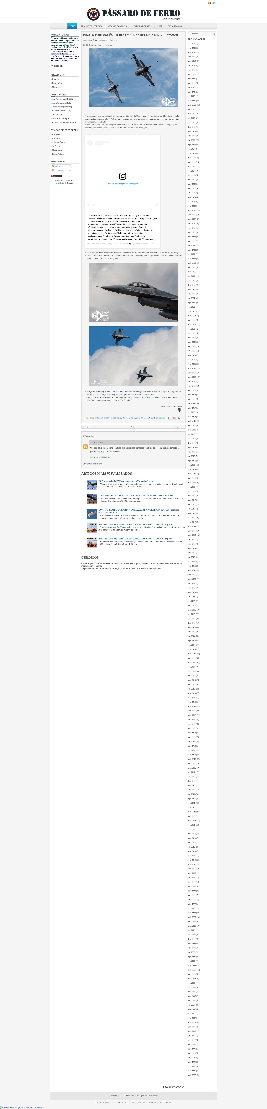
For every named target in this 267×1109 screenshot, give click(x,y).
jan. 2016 (192, 588)
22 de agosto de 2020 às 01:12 (100, 457)
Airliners (56, 138)
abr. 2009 (192, 921)
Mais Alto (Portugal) (61, 118)
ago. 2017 (192, 513)
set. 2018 (191, 456)
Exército (55, 79)
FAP (123, 417)
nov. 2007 (192, 996)
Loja (159, 26)
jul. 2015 (191, 601)
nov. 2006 (192, 1049)
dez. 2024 (192, 127)
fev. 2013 (191, 720)
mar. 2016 (192, 579)
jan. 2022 (192, 281)
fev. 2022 (191, 276)
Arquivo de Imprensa (91, 26)
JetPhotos (56, 146)
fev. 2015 (191, 614)
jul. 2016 (191, 561)
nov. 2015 (192, 592)
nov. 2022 (192, 237)
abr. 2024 (192, 162)
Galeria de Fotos (143, 26)
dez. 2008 (192, 939)
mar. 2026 (192, 61)
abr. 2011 (191, 816)
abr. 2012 (192, 763)
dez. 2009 (192, 886)
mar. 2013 (192, 715)
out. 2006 (192, 1053)
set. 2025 (191, 87)
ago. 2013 (192, 693)
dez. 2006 (192, 1044)
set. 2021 (191, 298)
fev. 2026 (191, 66)
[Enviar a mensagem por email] (169, 418)
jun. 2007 (192, 1018)
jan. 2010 (192, 882)
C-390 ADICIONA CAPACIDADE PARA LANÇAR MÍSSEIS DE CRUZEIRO (136, 495)
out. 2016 (192, 553)
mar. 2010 (192, 873)
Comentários (59, 170)
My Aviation (57, 150)
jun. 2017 (192, 522)
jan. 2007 (192, 1040)
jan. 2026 (192, 70)
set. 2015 (191, 597)
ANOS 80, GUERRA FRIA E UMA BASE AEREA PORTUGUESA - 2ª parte (135, 524)
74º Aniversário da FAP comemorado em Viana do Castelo (125, 481)
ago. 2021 (192, 303)
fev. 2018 (191, 487)
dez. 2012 (192, 728)
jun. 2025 (192, 101)
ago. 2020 (192, 355)
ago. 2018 (192, 461)
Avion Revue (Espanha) (62, 107)
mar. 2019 (192, 430)
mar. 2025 (192, 114)
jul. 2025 (191, 96)
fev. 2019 (191, 434)
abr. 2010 (192, 869)
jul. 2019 (191, 412)
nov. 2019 (192, 395)
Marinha (56, 87)
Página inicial (135, 427)
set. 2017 (191, 509)
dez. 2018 (192, 443)
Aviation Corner (59, 142)
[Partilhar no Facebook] (179, 418)
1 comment (108, 45)
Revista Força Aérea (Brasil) (64, 122)
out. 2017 (192, 504)
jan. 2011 (191, 829)
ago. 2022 (192, 250)
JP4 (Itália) (57, 115)
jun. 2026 (192, 48)
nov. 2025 (192, 79)
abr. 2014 (192, 658)
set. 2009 (191, 900)
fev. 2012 (191, 772)
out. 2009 (192, 895)
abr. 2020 (192, 373)
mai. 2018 (192, 474)
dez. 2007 (192, 992)
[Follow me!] (214, 4)
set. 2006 (191, 1058)
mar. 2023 (192, 219)
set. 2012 (191, 742)
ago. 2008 (192, 957)
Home (72, 26)
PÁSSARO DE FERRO (132, 1096)
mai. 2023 (192, 210)
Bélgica (118, 417)
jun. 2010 (192, 860)
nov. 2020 (192, 342)
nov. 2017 (192, 500)
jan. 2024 (192, 175)
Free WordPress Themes (109, 1102)
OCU (149, 417)
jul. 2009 (191, 908)
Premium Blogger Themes (144, 1102)
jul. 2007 (191, 1014)
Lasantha (131, 1102)
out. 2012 (192, 737)
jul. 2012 (191, 750)
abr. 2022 (192, 267)
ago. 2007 (192, 1009)
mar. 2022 (192, 272)
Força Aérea (57, 83)
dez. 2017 (192, 496)
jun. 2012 (192, 755)
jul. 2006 (191, 1066)
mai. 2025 (192, 105)
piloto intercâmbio (158, 417)
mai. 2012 (192, 759)
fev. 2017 (191, 540)
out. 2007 (192, 1000)
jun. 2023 (192, 206)
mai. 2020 (192, 368)
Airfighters (56, 134)
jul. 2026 (191, 44)
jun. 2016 (192, 566)
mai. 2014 (192, 654)
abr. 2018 (192, 478)
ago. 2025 (192, 92)
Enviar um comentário (92, 464)
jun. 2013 (192, 702)
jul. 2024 (191, 149)
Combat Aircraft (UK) (61, 111)
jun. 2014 (192, 649)
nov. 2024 (192, 131)
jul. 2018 (191, 465)
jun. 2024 (192, 153)
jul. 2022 (191, 254)
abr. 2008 (192, 974)
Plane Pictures (58, 154)
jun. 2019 (192, 417)
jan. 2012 (192, 777)
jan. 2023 (192, 228)
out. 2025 (192, 83)
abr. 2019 (192, 425)
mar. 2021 (192, 324)
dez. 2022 (192, 232)
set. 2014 (191, 636)
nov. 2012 (192, 733)
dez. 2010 (192, 834)
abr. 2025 (192, 109)
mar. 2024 (192, 166)
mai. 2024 (192, 158)
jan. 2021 (192, 333)
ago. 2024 (192, 145)
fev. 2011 (191, 825)
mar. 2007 (192, 1031)
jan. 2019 (192, 439)
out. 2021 (192, 294)
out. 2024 (192, 136)
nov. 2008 (192, 943)
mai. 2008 (192, 970)
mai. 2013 (192, 706)
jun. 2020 (192, 364)
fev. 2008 (191, 983)
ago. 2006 (192, 1062)
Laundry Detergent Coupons (163, 1102)
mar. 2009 (192, 926)
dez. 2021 (192, 285)
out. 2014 (192, 632)
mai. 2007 (192, 1022)
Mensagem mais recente (90, 427)
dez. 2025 (192, 74)
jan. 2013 (192, 724)
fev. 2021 (191, 329)
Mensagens (58, 166)
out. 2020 (192, 346)
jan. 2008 (192, 987)
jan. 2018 (192, 491)
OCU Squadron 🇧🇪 (123, 243)
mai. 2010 (192, 864)
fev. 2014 (191, 667)
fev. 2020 (191, 382)
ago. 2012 (192, 746)
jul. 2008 (191, 961)
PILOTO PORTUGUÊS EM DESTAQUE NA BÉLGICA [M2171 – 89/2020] (130, 34)
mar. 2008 (192, 979)
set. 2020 (191, 351)
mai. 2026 (192, 52)
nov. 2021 (192, 289)
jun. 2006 (192, 1071)
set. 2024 (191, 140)
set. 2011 (191, 794)
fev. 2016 (191, 584)
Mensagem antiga (178, 427)
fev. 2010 (191, 878)
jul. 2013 (191, 698)
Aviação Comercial (118, 26)
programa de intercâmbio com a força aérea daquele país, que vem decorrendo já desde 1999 (133, 393)
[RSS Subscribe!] (210, 4)
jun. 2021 (192, 311)
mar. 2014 (192, 663)
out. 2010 (192, 842)
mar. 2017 (192, 535)
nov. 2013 (192, 680)
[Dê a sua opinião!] (172, 418)
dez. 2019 (192, 390)
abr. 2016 (192, 575)
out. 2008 (192, 948)
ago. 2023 (192, 197)
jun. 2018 (192, 469)
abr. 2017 (192, 531)
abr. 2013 (192, 711)
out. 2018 (192, 452)
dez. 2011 (191, 781)
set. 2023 (191, 193)
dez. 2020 (192, 338)
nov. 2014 (192, 627)
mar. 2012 (192, 768)
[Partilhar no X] (175, 418)
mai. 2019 (192, 421)
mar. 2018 (192, 482)
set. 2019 (191, 403)
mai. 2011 (192, 812)
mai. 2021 (192, 316)
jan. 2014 (192, 671)
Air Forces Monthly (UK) (63, 99)
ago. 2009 (192, 904)
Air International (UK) (61, 103)
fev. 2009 (191, 930)
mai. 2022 (192, 263)
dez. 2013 (192, 676)
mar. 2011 (192, 821)
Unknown (94, 442)
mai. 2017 (192, 526)
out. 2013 (192, 684)
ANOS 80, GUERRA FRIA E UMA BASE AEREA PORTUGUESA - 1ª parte (135, 538)
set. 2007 (191, 1005)
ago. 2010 (192, 851)
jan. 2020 (192, 386)
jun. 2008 (192, 965)
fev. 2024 (191, 171)
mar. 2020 (192, 377)
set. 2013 (191, 689)
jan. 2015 (192, 619)
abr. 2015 (192, 605)
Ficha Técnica (175, 26)
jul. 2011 (191, 803)
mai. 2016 (192, 570)
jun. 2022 (192, 259)
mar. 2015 (192, 610)
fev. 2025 (191, 118)
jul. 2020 (191, 360)
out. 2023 (192, 188)
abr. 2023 (192, 215)
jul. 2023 (191, 202)
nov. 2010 (192, 838)
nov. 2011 (192, 785)
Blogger (70, 183)
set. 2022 (191, 245)
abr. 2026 (192, 57)
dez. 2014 (192, 623)
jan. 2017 (192, 544)
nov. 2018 (192, 447)
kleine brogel (141, 417)
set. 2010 (191, 847)
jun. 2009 (192, 913)
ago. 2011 (192, 799)
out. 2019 (192, 399)
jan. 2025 (192, 123)
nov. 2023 (192, 184)
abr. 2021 (192, 320)
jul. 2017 (191, 518)
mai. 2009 (192, 917)
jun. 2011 (192, 807)
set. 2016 (191, 557)
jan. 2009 (192, 935)
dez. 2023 (192, 180)
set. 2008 (191, 952)
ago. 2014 (192, 641)
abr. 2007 (192, 1027)
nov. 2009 (192, 891)
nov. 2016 (192, 548)
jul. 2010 (191, 856)
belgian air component (106, 417)
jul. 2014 (191, 645)
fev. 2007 (191, 1036)
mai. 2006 (192, 1075)
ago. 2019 (192, 408)
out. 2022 (192, 241)
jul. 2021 (191, 307)
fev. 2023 (191, 224)
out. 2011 (191, 790)
